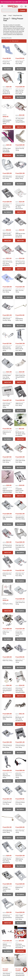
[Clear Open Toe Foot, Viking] (20, 569)
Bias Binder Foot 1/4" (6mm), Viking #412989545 (20, 433)
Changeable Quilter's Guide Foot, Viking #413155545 (19, 491)
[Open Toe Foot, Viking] (20, 286)
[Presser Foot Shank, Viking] (7, 57)
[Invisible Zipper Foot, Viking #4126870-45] (7, 371)
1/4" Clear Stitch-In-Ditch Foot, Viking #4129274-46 (20, 121)
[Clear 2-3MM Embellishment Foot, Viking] (20, 911)
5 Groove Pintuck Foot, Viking (20, 746)
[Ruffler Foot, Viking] (7, 628)
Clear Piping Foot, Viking (20, 603)
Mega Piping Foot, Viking (7, 718)
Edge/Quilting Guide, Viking (19, 319)
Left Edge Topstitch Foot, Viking (7, 889)
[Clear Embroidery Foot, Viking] (7, 172)
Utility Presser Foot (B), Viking (7, 319)
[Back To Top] (25, 973)
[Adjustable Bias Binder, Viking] (20, 172)
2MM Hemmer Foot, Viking (19, 404)
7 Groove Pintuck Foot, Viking (7, 746)
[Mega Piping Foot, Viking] (7, 713)
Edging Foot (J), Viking (7, 433)
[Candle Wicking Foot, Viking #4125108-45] (7, 854)
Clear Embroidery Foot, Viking (7, 177)
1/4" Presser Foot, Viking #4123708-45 (20, 263)
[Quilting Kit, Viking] (7, 598)
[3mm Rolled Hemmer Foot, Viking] (7, 201)
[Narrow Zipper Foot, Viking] (20, 57)
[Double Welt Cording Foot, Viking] (20, 628)
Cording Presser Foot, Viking (7, 803)
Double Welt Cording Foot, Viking (19, 633)
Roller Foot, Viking (7, 660)
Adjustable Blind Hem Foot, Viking (20, 518)
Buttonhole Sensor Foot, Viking (19, 775)
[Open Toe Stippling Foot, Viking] (7, 769)
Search (23, 10)
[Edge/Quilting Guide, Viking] (20, 314)
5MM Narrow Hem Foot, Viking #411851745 (20, 235)
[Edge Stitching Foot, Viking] (7, 456)
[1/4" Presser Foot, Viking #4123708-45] (20, 257)
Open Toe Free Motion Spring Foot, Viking (19, 92)
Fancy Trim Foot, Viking (20, 831)
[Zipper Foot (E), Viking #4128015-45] (7, 229)
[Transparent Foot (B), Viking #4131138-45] (20, 201)
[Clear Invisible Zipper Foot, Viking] (7, 399)
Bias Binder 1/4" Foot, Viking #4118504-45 (20, 719)
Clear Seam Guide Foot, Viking (20, 461)
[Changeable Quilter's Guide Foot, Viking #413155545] (20, 484)
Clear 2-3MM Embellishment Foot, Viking (19, 917)
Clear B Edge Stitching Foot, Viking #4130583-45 (20, 691)
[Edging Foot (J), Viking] (7, 428)
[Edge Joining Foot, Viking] (7, 513)
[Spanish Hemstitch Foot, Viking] (7, 940)
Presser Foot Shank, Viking (6, 62)
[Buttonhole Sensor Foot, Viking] (20, 769)
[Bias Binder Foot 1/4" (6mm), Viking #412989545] (20, 428)
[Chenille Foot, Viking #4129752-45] (7, 911)
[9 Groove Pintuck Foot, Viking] (20, 798)
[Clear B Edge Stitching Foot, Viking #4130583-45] (20, 684)
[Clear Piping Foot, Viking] (20, 598)
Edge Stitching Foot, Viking (6, 461)
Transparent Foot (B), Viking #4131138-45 (20, 206)
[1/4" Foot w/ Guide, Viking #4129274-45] (7, 86)
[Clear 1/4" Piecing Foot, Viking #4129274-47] (7, 257)
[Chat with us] (21, 6)
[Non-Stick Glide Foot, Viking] (7, 286)
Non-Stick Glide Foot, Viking (7, 291)
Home (4, 15)
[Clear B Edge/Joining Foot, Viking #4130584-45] (7, 484)
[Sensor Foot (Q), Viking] (20, 144)
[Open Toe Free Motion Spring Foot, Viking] (20, 86)
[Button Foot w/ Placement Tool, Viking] (7, 342)
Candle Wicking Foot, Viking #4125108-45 (7, 860)
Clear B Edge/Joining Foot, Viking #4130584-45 (7, 491)
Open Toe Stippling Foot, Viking (6, 775)
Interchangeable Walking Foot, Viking (7, 121)
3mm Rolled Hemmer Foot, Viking (6, 206)
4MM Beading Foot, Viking (19, 859)
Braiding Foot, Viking (19, 888)
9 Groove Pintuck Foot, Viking (20, 803)
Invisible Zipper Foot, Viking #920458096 (7, 150)
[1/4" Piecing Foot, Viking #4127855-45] (7, 541)
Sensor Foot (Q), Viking (20, 149)
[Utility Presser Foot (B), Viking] (7, 314)
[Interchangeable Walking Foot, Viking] (7, 114)
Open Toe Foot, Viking (20, 291)
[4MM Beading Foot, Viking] (20, 854)
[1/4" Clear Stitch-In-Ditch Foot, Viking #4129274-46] (20, 114)
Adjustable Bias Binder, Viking (20, 177)
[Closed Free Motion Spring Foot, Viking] (20, 342)
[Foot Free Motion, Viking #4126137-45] (7, 684)
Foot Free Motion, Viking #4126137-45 (7, 690)
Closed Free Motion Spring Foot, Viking (19, 348)
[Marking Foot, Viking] (20, 656)
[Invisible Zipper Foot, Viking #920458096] (7, 144)
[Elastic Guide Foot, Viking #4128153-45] (20, 371)
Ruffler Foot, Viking (6, 633)
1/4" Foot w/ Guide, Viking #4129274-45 (6, 92)
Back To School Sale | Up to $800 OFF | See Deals (14, 2)
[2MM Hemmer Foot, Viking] (20, 399)
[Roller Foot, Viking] (7, 656)
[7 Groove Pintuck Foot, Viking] (7, 741)
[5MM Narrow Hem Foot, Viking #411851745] (20, 229)
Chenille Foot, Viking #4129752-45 (7, 917)
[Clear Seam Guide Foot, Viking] (20, 456)
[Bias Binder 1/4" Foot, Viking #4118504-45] (20, 713)
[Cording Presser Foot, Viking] (7, 798)
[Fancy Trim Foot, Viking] (20, 826)
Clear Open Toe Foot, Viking (20, 574)
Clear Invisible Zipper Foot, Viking (6, 405)
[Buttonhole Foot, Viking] (7, 569)
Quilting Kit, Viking (7, 603)
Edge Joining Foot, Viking (7, 518)
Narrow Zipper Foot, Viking (19, 62)
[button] (2, 6)
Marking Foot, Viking (19, 661)
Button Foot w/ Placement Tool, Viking (7, 348)
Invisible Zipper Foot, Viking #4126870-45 (7, 377)
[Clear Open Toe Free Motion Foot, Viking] (20, 541)
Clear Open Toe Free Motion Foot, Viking (20, 547)
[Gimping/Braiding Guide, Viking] (7, 826)
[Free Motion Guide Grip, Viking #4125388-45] (20, 940)
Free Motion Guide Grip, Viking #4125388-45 (20, 945)
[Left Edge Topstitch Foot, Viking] (7, 883)
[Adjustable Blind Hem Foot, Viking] (20, 513)
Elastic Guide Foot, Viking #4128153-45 (20, 377)
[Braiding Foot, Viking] (20, 883)
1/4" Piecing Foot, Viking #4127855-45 (7, 547)
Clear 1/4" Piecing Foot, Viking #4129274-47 (7, 263)
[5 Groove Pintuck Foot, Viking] (20, 741)
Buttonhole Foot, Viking (7, 574)
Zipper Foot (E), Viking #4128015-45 (7, 235)
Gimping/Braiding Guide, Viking (7, 831)
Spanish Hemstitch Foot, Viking (7, 945)
